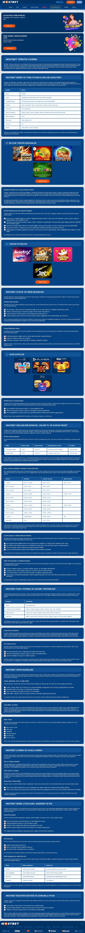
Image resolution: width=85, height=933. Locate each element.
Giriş (79, 2)
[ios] (62, 2)
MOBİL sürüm (56, 927)
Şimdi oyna (42, 181)
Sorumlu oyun (28, 927)
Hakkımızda (11, 927)
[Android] (60, 2)
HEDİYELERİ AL (9, 48)
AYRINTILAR (9, 25)
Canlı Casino (34, 7)
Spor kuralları (39, 927)
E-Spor (66, 7)
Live (17, 7)
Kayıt (70, 2)
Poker (74, 7)
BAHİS (10, 7)
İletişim (48, 927)
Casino (25, 7)
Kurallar (19, 927)
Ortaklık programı (67, 927)
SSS (76, 927)
